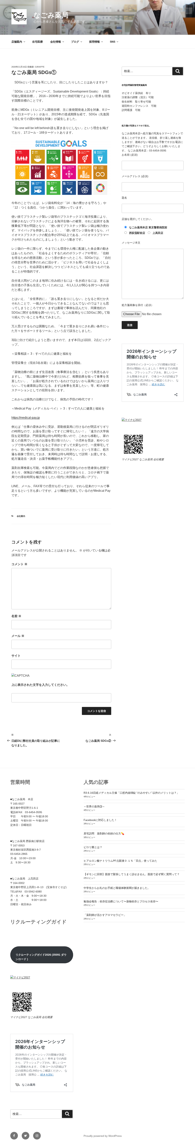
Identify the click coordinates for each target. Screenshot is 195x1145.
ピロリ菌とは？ (93, 847)
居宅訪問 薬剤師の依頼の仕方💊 (104, 833)
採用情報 (94, 41)
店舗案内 (16, 41)
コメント (19, 564)
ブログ (75, 41)
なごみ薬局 (51, 15)
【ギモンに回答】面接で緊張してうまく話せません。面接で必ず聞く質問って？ (132, 874)
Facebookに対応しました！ (100, 819)
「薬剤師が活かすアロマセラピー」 (105, 914)
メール (17, 635)
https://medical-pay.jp (25, 417)
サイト (16, 655)
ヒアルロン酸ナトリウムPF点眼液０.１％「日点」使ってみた (120, 860)
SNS (112, 41)
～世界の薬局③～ (94, 806)
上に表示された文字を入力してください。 (40, 684)
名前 (16, 616)
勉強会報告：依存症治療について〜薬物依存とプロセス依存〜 (121, 901)
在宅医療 (37, 41)
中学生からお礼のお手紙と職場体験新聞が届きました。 (117, 887)
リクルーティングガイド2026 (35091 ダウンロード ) (41, 957)
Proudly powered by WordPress (103, 1135)
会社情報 (55, 41)
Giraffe (39, 67)
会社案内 (21, 516)
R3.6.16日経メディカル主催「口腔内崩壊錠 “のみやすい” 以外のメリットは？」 (131, 792)
